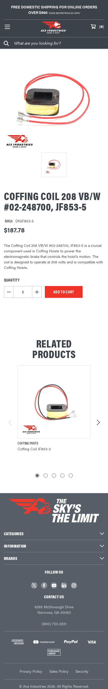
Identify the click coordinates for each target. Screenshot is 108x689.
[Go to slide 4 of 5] (62, 475)
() (101, 26)
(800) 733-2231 (54, 623)
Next (97, 422)
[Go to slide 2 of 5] (46, 475)
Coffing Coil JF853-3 (34, 448)
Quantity (11, 280)
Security (81, 671)
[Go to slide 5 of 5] (71, 475)
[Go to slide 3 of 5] (54, 475)
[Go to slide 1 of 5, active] (37, 475)
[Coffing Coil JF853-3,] (54, 402)
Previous (10, 422)
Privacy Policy (31, 671)
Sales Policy (58, 671)
